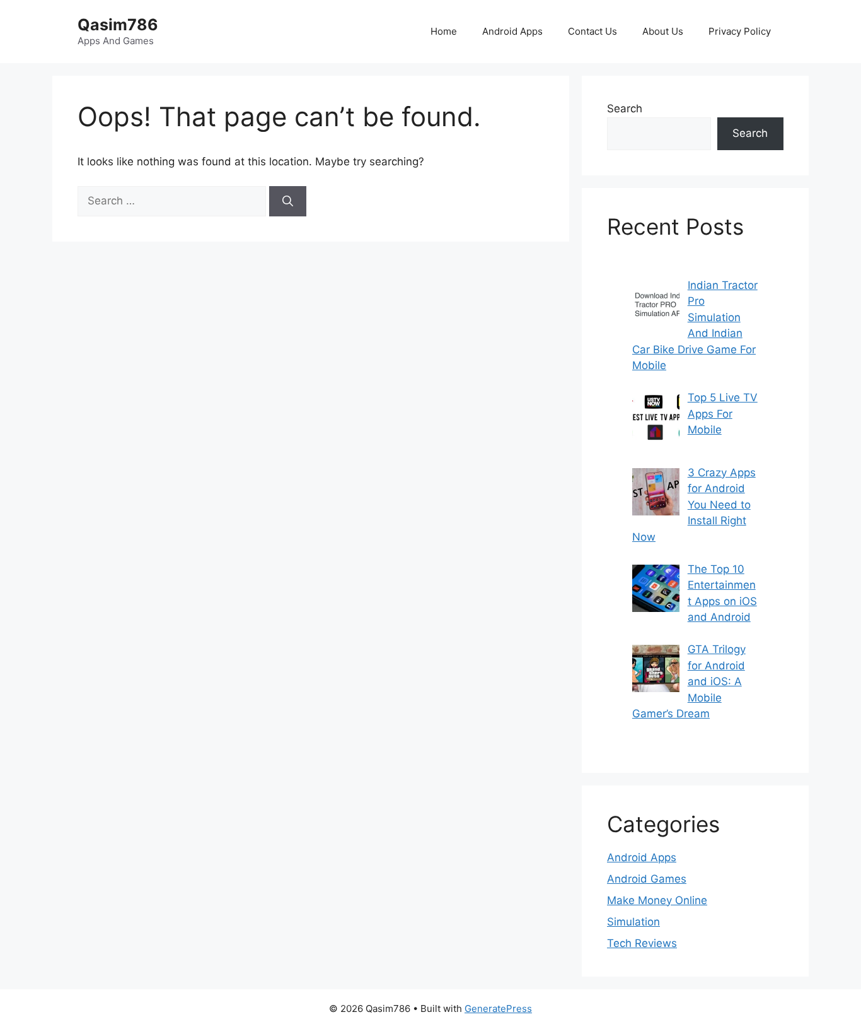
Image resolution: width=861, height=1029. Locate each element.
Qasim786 (118, 24)
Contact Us (592, 31)
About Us (662, 31)
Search (624, 108)
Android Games (646, 879)
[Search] (287, 201)
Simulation (633, 921)
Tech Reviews (642, 943)
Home (443, 31)
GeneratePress (498, 1008)
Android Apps (512, 31)
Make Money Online (657, 900)
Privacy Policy (739, 31)
